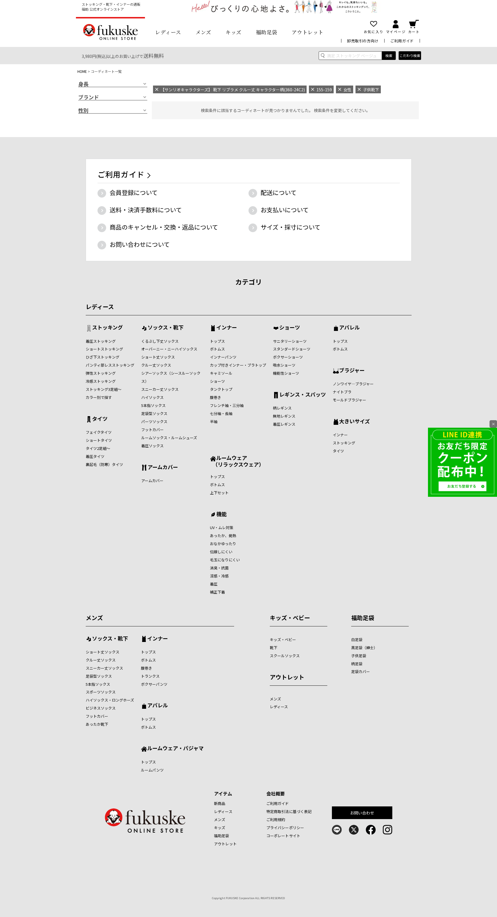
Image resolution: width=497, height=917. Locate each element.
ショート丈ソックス (158, 357)
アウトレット (308, 32)
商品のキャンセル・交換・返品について (164, 227)
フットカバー (152, 429)
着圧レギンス (284, 424)
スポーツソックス (101, 692)
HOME (82, 71)
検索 (388, 55)
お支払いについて (285, 209)
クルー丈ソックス (156, 365)
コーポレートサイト (283, 835)
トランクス (150, 676)
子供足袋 (358, 655)
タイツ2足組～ (98, 448)
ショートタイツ (99, 440)
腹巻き (215, 397)
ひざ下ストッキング (102, 357)
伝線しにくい (221, 551)
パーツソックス (154, 421)
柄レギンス (282, 408)
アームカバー (163, 467)
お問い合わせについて (140, 244)
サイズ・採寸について (290, 227)
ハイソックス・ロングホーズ (110, 700)
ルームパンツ (152, 770)
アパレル (349, 328)
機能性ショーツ (286, 373)
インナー (226, 328)
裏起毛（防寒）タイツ (104, 464)
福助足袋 (266, 32)
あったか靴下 (97, 724)
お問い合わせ (362, 813)
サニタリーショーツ (290, 341)
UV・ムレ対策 (221, 527)
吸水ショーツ (284, 365)
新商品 (219, 803)
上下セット (219, 492)
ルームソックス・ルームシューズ (169, 437)
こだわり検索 (409, 55)
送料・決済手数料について (146, 209)
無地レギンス (284, 416)
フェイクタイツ (99, 432)
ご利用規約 (275, 819)
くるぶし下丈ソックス (160, 341)
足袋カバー (360, 671)
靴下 (273, 647)
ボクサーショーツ (288, 357)
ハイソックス (152, 397)
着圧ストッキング (101, 341)
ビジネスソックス (101, 708)
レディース (168, 32)
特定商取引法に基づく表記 (289, 811)
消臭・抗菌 (219, 568)
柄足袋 (356, 663)
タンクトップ (221, 389)
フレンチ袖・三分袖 (227, 405)
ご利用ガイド (402, 41)
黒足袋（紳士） (364, 647)
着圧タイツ (95, 456)
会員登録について (134, 192)
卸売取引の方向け (363, 41)
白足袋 (356, 639)
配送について (279, 192)
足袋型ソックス (154, 413)
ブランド (88, 97)
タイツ (100, 419)
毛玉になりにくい (225, 559)
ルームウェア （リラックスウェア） (237, 461)
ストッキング (107, 328)
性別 (83, 110)
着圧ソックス (152, 445)
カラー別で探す (99, 397)
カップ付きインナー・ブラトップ (238, 365)
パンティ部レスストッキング (110, 365)
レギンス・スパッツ (302, 395)
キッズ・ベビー (290, 617)
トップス (217, 341)
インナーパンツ (223, 357)
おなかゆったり (223, 543)
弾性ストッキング (101, 373)
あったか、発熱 (223, 535)
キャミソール (221, 373)
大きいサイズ (354, 421)
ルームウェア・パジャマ (175, 748)
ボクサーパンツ (154, 684)
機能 (221, 514)
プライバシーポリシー (285, 827)
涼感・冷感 (219, 576)
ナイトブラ (342, 392)
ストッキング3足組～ (103, 389)
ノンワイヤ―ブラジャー (353, 383)
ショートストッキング (104, 349)
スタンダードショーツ (291, 349)
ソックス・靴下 (165, 328)
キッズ (233, 32)
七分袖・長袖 (221, 413)
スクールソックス (285, 655)
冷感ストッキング (101, 381)
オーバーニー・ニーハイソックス (169, 349)
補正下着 (217, 592)
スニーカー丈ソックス (160, 389)
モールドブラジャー (349, 400)
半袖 (213, 421)
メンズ (203, 32)
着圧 (213, 584)
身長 (83, 84)
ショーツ (217, 381)
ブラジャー (352, 370)
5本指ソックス (153, 405)
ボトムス (217, 349)
